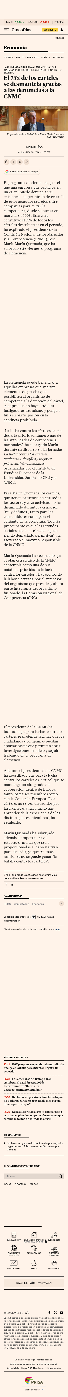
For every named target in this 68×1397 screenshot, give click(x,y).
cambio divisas (34, 1253)
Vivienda (8, 57)
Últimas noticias (16, 1057)
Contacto (19, 1360)
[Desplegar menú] (6, 29)
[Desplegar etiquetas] (61, 903)
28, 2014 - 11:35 (38, 152)
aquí (58, 929)
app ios (34, 1268)
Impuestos (32, 57)
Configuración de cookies (22, 1364)
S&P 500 (33, 22)
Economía (15, 47)
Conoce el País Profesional (34, 1283)
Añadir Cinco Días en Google (24, 171)
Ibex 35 (9, 22)
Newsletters (38, 1368)
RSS (30, 1368)
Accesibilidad (13, 1368)
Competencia (21, 903)
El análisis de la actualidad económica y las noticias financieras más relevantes (30, 876)
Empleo (20, 57)
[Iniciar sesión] (61, 29)
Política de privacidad (46, 1364)
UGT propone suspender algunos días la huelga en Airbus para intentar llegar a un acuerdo (34, 1068)
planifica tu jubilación (14, 1254)
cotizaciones (13, 1268)
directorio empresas (54, 1254)
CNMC (7, 903)
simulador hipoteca (34, 1240)
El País (59, 38)
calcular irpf (14, 1240)
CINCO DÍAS (34, 147)
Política (45, 57)
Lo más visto (12, 1135)
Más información (12, 920)
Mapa (24, 1368)
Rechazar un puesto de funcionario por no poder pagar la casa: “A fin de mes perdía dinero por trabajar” (33, 1101)
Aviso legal (30, 1360)
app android (54, 1268)
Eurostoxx (20, 1184)
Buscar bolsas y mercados (22, 1166)
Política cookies (44, 1360)
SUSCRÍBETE (50, 29)
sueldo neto (54, 1240)
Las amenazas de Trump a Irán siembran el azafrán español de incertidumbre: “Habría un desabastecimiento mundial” (28, 1084)
